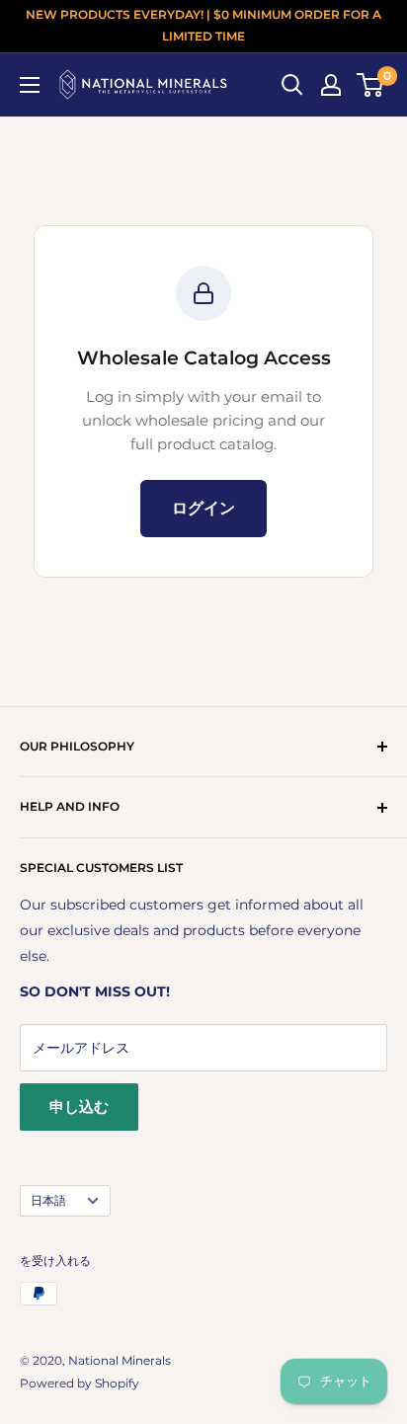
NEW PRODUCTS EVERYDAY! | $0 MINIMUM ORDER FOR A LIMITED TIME (203, 25)
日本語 (48, 1200)
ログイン (203, 508)
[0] (371, 85)
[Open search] (292, 85)
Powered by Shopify (79, 1383)
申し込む (79, 1106)
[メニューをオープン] (30, 85)
